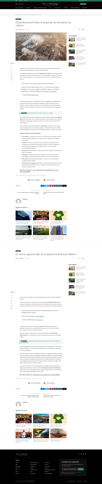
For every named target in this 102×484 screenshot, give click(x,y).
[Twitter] (11, 69)
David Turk (34, 378)
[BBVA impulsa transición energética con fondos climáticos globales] (24, 215)
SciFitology (66, 7)
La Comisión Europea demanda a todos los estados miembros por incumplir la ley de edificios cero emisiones (57, 238)
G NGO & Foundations (19, 7)
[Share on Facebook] (79, 30)
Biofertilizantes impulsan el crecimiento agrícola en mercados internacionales (41, 440)
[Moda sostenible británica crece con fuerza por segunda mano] (58, 215)
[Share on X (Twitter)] (81, 30)
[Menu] (16, 4)
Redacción (21, 29)
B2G (50, 7)
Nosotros (20, 0)
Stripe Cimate (43, 175)
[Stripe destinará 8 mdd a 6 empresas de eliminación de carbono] (41, 46)
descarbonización (22, 175)
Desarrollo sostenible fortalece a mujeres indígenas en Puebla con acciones (22, 441)
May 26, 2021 (34, 95)
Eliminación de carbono (31, 175)
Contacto (25, 0)
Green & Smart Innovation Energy (40, 7)
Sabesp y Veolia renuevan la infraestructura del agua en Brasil (40, 425)
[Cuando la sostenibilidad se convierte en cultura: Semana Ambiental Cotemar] (72, 51)
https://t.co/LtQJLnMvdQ (50, 91)
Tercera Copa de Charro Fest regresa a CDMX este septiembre (40, 222)
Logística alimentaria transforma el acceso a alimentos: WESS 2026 (80, 45)
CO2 (17, 175)
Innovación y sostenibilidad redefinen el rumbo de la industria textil (81, 39)
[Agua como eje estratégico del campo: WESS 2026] (72, 64)
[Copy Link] (11, 80)
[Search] (85, 0)
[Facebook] (11, 66)
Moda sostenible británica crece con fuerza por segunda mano (57, 222)
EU (38, 378)
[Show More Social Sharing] (85, 30)
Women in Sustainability (75, 7)
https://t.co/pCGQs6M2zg (37, 316)
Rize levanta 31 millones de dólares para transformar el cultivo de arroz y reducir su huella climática (40, 238)
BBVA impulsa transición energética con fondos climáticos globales (23, 222)
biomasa (25, 378)
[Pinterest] (11, 74)
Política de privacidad (70, 473)
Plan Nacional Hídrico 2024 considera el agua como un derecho (40, 113)
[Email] (11, 77)
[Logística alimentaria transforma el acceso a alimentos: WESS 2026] (72, 45)
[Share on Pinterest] (83, 30)
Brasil (30, 378)
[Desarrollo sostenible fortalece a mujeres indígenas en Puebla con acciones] (24, 433)
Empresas (18, 19)
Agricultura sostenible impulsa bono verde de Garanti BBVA (57, 440)
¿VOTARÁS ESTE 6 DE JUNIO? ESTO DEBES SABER (46, 375)
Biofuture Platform (19, 378)
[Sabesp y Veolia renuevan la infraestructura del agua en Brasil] (41, 418)
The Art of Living (57, 7)
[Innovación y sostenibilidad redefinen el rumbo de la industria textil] (72, 39)
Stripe (38, 175)
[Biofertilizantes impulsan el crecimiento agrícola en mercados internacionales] (41, 433)
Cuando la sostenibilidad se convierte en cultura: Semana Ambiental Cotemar (81, 52)
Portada (17, 14)
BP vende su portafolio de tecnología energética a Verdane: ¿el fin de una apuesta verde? (23, 238)
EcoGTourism (84, 7)
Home (17, 0)
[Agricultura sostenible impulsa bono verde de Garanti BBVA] (58, 433)
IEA (40, 378)
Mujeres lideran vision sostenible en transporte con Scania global (80, 58)
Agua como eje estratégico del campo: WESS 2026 (81, 63)
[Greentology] (51, 3)
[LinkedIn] (11, 72)
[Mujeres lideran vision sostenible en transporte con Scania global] (72, 58)
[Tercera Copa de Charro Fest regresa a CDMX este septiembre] (41, 215)
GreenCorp (28, 7)
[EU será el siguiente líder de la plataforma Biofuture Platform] (41, 275)
